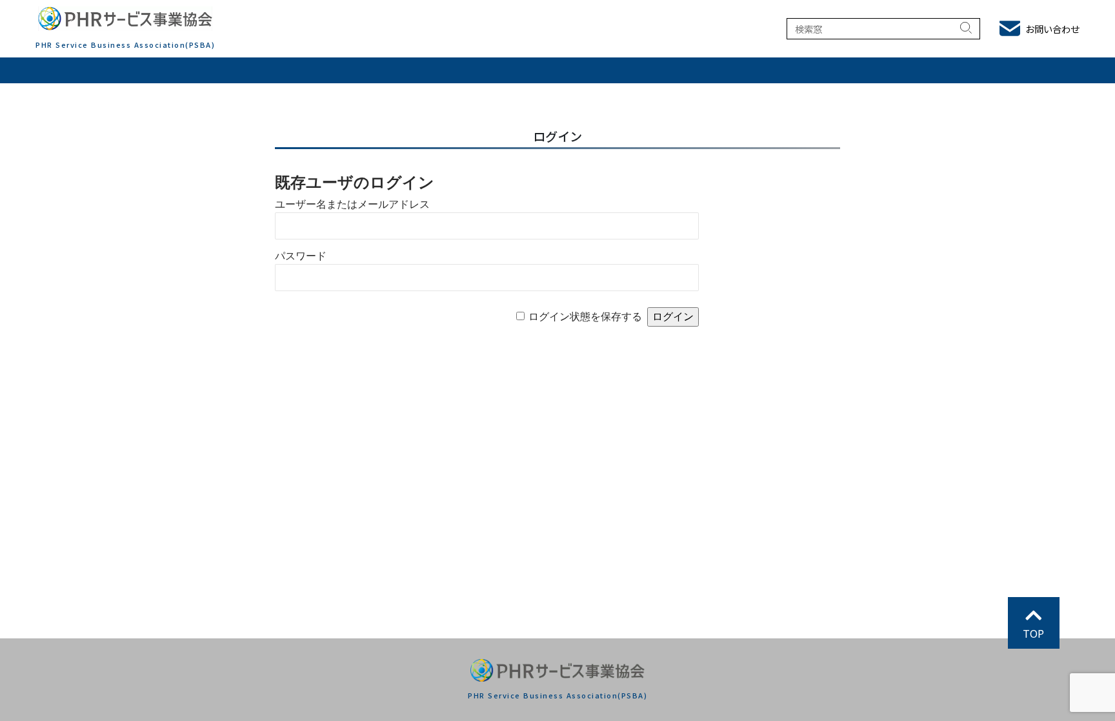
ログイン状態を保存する (585, 316)
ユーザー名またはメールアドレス (352, 204)
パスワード (300, 255)
